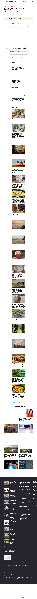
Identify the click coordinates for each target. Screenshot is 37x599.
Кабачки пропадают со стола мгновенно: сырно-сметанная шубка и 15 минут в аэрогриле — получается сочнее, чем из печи (18, 201)
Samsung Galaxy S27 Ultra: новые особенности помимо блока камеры (18, 65)
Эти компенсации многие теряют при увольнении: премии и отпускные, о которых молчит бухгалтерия (18, 350)
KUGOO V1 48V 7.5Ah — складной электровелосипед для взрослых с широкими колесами (13, 502)
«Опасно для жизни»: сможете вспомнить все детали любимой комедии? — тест (24, 482)
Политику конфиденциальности (11, 569)
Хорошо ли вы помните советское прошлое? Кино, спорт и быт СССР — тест (25, 489)
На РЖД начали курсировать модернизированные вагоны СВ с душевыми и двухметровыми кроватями (13, 508)
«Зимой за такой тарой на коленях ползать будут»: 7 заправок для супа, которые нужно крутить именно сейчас (18, 365)
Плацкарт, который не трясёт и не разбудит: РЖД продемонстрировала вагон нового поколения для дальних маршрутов (18, 170)
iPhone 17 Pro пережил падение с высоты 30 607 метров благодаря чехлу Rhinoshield (18, 68)
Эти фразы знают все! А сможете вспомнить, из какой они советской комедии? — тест (25, 518)
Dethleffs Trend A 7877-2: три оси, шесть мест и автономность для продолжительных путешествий (13, 496)
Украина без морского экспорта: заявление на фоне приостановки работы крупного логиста (18, 99)
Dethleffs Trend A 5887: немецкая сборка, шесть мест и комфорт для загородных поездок (13, 535)
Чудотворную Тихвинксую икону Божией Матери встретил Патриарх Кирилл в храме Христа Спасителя (10, 435)
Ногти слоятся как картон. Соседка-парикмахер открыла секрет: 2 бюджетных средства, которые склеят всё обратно (18, 306)
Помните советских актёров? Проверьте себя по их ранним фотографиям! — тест (24, 497)
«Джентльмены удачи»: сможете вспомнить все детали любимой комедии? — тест (24, 502)
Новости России (7, 552)
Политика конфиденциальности (9, 550)
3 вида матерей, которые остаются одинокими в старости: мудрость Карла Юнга (18, 155)
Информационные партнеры (9, 551)
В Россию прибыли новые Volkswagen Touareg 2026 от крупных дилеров (17, 81)
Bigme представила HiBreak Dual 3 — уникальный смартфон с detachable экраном (18, 73)
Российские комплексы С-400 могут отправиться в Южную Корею (18, 96)
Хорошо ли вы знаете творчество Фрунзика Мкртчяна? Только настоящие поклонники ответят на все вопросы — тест (25, 514)
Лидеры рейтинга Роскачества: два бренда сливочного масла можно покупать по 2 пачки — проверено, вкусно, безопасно (18, 141)
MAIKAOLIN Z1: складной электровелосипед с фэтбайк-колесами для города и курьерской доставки (13, 542)
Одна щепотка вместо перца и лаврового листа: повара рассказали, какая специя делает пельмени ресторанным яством (18, 135)
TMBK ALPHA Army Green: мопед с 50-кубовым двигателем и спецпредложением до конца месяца (13, 522)
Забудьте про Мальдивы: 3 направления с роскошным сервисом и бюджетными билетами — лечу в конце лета (18, 231)
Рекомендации (7, 549)
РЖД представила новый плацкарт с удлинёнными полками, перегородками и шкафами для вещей (13, 529)
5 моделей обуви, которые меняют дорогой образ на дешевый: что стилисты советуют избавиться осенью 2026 (18, 216)
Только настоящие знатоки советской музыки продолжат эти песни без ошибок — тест (24, 506)
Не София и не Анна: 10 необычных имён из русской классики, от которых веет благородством (17, 246)
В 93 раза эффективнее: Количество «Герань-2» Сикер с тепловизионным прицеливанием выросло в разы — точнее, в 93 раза (18, 86)
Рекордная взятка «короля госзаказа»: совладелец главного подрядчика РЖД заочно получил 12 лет (9, 471)
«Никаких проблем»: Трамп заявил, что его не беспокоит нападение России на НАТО (25, 455)
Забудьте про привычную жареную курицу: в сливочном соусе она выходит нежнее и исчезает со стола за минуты (18, 396)
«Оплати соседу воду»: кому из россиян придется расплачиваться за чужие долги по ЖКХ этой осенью (18, 335)
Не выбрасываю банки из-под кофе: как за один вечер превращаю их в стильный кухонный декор (18, 291)
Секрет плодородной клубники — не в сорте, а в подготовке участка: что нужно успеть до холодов (18, 321)
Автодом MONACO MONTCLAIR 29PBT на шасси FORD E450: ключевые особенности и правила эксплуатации (13, 516)
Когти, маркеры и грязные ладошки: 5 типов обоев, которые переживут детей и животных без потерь (17, 276)
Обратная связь (7, 546)
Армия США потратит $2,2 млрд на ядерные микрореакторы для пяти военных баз (10, 455)
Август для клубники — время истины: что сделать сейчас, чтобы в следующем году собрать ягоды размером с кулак (18, 380)
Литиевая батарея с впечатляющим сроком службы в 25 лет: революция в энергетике (18, 77)
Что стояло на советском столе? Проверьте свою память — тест (24, 486)
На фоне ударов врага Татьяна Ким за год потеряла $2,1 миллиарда (25, 419)
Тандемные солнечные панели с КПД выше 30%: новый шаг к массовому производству (18, 104)
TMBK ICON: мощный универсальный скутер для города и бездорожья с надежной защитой (13, 490)
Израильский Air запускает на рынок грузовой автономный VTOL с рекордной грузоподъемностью (13, 483)
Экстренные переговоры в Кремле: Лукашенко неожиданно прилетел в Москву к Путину (26, 471)
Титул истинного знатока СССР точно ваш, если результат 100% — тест (25, 510)
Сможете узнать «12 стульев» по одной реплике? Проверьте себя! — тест (25, 494)
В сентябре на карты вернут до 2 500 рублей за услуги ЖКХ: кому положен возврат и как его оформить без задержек (18, 186)
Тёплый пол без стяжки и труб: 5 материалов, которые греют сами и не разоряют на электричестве (18, 120)
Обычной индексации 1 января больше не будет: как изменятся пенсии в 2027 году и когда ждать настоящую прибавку (18, 261)
